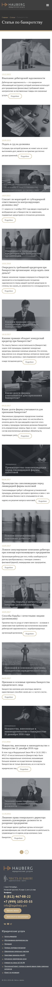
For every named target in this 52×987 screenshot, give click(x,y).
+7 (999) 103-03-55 (18, 901)
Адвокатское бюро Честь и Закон (13, 6)
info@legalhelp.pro (15, 905)
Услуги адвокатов (10, 936)
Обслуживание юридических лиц (16, 940)
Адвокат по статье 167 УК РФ (14, 963)
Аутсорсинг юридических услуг (15, 959)
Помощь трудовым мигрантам (14, 948)
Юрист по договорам (11, 972)
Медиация (8, 944)
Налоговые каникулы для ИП (14, 955)
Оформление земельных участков (16, 951)
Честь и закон (18, 878)
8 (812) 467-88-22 (17, 896)
